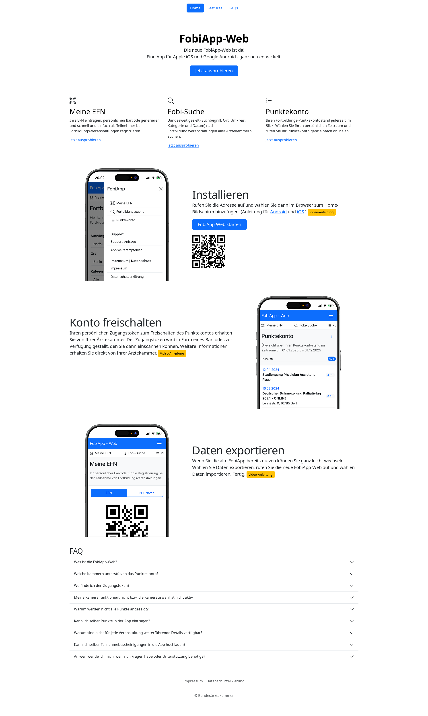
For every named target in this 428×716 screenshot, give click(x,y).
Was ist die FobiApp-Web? (95, 561)
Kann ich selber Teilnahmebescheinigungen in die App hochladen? (129, 644)
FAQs (233, 8)
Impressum (193, 681)
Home (195, 8)
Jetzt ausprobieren (214, 71)
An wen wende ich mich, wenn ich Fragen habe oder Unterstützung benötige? (139, 656)
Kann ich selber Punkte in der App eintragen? (112, 620)
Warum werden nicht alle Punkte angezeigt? (111, 609)
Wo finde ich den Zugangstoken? (101, 585)
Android (278, 212)
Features (215, 8)
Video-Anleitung (322, 212)
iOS (300, 212)
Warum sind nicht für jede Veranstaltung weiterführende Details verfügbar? (138, 632)
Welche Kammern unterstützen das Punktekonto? (116, 573)
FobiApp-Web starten (219, 224)
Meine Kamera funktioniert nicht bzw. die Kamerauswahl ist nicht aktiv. (133, 597)
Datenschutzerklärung (225, 681)
